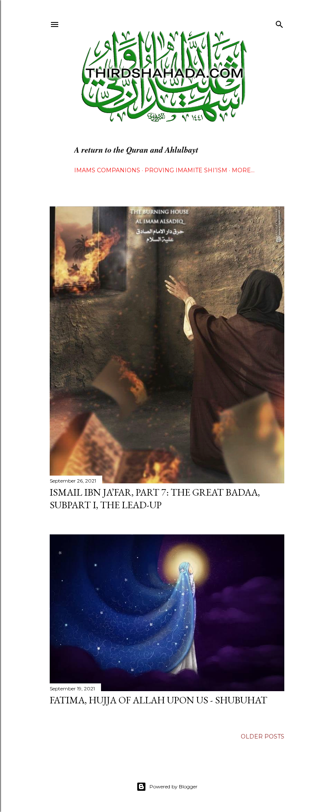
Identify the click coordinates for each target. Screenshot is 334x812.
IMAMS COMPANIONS (107, 170)
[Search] (279, 23)
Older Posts (262, 736)
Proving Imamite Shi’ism (186, 170)
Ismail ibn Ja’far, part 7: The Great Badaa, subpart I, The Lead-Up (155, 498)
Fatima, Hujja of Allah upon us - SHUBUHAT (158, 700)
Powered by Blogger (173, 786)
